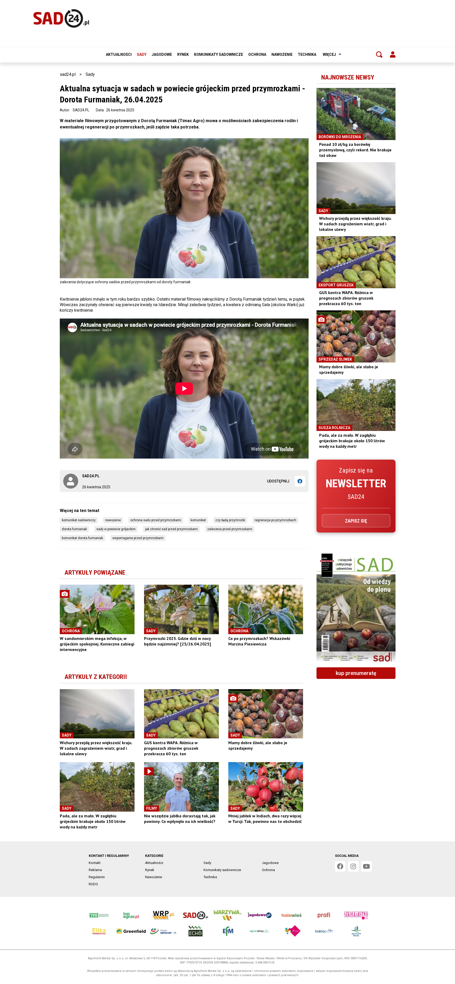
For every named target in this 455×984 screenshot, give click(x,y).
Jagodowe (162, 54)
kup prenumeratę (356, 673)
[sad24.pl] (61, 18)
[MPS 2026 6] (355, 608)
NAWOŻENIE (113, 520)
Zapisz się (356, 521)
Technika (307, 54)
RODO (93, 884)
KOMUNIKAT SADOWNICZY (79, 520)
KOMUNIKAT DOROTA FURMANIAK (82, 538)
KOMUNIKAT (198, 520)
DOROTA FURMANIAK (74, 529)
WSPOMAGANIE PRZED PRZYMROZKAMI (138, 538)
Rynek (183, 54)
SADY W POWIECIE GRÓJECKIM (116, 529)
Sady (141, 54)
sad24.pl (68, 74)
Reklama (95, 870)
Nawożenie (282, 54)
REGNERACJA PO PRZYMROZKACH (275, 520)
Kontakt (95, 863)
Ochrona (257, 54)
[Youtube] (366, 866)
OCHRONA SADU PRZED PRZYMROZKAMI (155, 520)
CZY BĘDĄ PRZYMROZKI (230, 520)
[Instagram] (353, 866)
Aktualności (119, 54)
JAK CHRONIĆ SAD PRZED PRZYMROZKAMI (171, 529)
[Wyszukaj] (379, 54)
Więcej (329, 54)
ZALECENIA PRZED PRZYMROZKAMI (229, 529)
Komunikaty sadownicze (218, 54)
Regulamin (97, 877)
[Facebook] (300, 481)
